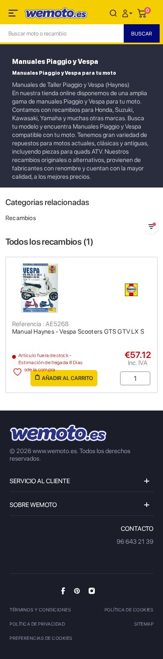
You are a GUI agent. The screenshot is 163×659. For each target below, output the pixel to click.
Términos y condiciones (40, 610)
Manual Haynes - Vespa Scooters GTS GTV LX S (78, 331)
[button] (128, 13)
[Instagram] (92, 590)
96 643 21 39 (135, 541)
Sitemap (144, 624)
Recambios (20, 218)
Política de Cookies (129, 610)
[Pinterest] (77, 590)
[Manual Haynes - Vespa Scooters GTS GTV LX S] (81, 288)
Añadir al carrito (67, 378)
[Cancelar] (113, 13)
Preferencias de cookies (41, 638)
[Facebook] (63, 591)
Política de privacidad (37, 624)
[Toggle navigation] (14, 14)
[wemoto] (58, 432)
